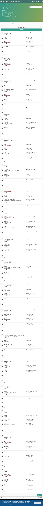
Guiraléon (5, 179)
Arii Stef (9, 135)
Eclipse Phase (6, 127)
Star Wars (5, 401)
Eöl (8, 119)
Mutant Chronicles (7, 254)
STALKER (5, 385)
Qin (4, 318)
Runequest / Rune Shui (8, 344)
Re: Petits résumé (29, 164)
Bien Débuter (28, 111)
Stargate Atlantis (7, 397)
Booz (12, 123)
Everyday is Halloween (8, 139)
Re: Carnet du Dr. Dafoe (30, 484)
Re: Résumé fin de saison (30, 410)
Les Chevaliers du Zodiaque (8, 80)
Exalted (5, 144)
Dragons (5, 118)
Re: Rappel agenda (29, 401)
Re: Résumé (28, 479)
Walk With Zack (6, 460)
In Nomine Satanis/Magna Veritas (9, 199)
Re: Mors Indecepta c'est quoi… (31, 249)
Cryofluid (9, 456)
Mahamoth (6, 221)
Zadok (9, 290)
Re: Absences (28, 464)
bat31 (9, 341)
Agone (5, 37)
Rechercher (39, 7)
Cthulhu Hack (6, 103)
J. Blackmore (10, 393)
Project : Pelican (6, 309)
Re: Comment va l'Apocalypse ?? (31, 231)
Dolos (9, 114)
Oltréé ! (5, 276)
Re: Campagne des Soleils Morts (31, 391)
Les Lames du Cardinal (8, 216)
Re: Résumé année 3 (29, 303)
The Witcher (6, 479)
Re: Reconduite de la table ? (30, 157)
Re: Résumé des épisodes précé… (31, 244)
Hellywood (5, 190)
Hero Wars (5, 195)
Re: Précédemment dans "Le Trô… (31, 415)
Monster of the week (7, 244)
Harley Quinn (10, 140)
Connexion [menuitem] (41, 1)
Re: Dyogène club (29, 50)
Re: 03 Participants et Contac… (31, 89)
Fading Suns (6, 152)
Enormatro (10, 191)
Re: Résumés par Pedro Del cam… (31, 32)
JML (9, 325)
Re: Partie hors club (29, 276)
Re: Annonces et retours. (30, 354)
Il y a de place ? (28, 397)
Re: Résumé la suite (29, 210)
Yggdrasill (5, 488)
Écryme (5, 132)
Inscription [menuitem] (35, 1)
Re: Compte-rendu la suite (30, 360)
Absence (27, 379)
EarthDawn (6, 122)
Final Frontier (6, 169)
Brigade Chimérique (7, 50)
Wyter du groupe (29, 195)
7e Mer (5, 32)
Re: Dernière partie (29, 238)
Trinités (5, 441)
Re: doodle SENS (28, 318)
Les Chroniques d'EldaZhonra (9, 89)
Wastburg (5, 469)
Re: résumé (28, 63)
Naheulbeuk (6, 260)
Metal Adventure (7, 238)
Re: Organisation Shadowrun (31, 365)
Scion (5, 349)
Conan (5, 94)
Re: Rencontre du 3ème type (30, 460)
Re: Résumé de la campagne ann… (31, 132)
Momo (9, 42)
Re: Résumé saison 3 (29, 41)
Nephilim (5, 266)
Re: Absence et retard (29, 385)
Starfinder (5, 391)
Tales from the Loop (7, 419)
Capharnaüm (6, 73)
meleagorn (10, 262)
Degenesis (5, 112)
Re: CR (27, 298)
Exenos (5, 148)
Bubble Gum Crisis (7, 63)
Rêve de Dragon (6, 323)
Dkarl (9, 376)
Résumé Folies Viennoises (30, 226)
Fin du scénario (28, 260)
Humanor (10, 81)
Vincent (9, 234)
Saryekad (9, 69)
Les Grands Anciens (21, 27)
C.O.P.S (5, 99)
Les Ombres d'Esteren (7, 283)
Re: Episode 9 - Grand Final (30, 169)
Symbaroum (6, 415)
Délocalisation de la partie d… (31, 293)
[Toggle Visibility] (41, 29)
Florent (9, 273)
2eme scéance (28, 57)
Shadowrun (6, 365)
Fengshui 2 (5, 164)
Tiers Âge (5, 429)
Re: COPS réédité (29, 99)
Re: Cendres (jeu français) (30, 68)
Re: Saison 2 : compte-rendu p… (31, 488)
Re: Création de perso (29, 283)
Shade (5, 360)
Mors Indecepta (6, 249)
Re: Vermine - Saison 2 (29, 455)
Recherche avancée (41, 7)
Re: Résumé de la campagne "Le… (31, 152)
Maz (9, 268)
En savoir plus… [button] (9, 504)
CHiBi (9, 240)
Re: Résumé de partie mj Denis (31, 446)
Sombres (5, 374)
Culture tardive (28, 184)
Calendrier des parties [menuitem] (16, 1)
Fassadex (5, 157)
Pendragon (6, 293)
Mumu (9, 59)
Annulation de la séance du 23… (31, 334)
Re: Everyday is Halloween (30, 139)
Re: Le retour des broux (30, 344)
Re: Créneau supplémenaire (30, 221)
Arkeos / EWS (6, 46)
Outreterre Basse (29, 405)
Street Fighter (6, 410)
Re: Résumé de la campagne (30, 127)
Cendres (5, 68)
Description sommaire (29, 37)
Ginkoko (9, 222)
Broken (5, 57)
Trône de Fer (6, 446)
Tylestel (5, 451)
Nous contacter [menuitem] (20, 497)
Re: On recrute (28, 423)
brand (9, 425)
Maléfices (5, 226)
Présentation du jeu (29, 148)
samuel (9, 180)
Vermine (5, 455)
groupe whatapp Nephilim (30, 266)
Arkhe (9, 90)
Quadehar (10, 250)
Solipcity (5, 370)
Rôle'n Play (6, 340)
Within (5, 484)
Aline (9, 53)
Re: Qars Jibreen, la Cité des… (31, 73)
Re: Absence (28, 94)
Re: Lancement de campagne (31, 80)
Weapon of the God (7, 474)
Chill (4, 85)
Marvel (5, 231)
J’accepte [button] (37, 502)
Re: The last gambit (29, 190)
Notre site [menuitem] (8, 1)
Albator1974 (10, 104)
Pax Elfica (5, 289)
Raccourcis (3, 1)
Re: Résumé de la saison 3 (30, 434)
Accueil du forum (5, 497)
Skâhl (9, 160)
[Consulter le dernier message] (26, 46)
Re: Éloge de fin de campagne (31, 370)
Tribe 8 (5, 435)
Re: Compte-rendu (29, 205)
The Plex (5, 298)
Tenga (5, 423)
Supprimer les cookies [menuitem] (27, 497)
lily (8, 350)
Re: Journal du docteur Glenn (31, 441)
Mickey (9, 33)
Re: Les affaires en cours (30, 254)
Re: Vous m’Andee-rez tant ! (30, 199)
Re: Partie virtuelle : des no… (30, 323)
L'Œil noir (5, 272)
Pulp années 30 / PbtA (7, 314)
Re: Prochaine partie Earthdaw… (31, 122)
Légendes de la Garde (7, 205)
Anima (5, 41)
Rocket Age (6, 334)
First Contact (6, 174)
